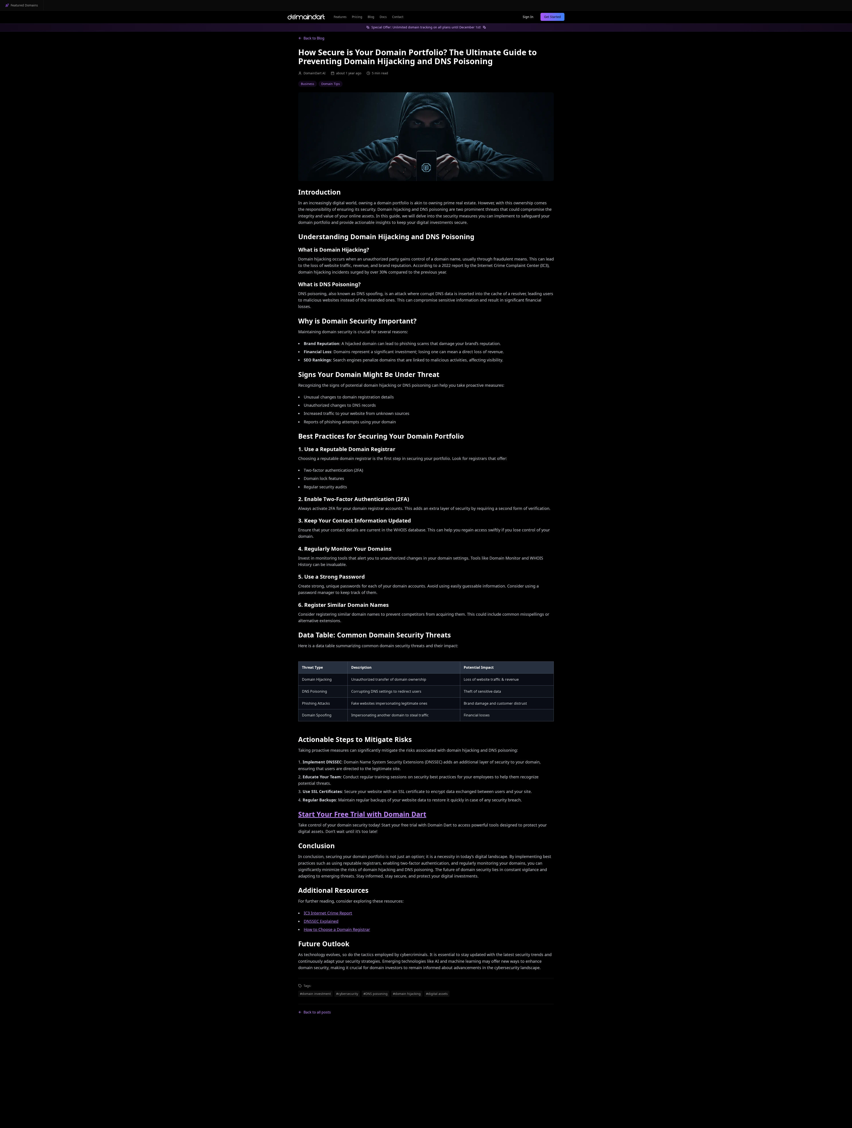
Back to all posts (317, 1012)
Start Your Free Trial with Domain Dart (362, 814)
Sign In (528, 17)
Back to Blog (314, 38)
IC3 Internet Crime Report (328, 913)
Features (340, 17)
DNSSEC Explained (321, 921)
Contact (397, 17)
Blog (371, 17)
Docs (383, 17)
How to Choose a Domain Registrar (337, 929)
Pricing (357, 17)
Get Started (552, 17)
